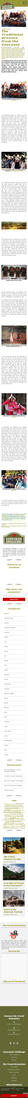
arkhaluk (8, 48)
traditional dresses (13, 56)
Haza (5, 665)
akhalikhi (3, 48)
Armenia (6, 623)
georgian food (19, 818)
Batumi (17, 810)
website (6, 745)
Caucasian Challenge (9, 627)
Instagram (17, 1043)
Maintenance (7, 684)
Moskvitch (6, 689)
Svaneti (17, 824)
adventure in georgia (17, 805)
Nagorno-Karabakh (9, 693)
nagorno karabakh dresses (17, 55)
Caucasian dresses (13, 50)
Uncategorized (8, 740)
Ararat (23, 808)
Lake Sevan (22, 819)
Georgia (6, 660)
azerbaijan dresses (16, 49)
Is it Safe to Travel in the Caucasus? (13, 776)
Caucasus (6, 632)
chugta (7, 52)
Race (5, 712)
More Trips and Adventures (14, 1069)
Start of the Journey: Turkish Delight (13, 781)
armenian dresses (15, 48)
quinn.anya (13, 417)
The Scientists (14, 1066)
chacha (12, 815)
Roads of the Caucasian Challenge (13, 785)
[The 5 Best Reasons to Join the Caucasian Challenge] (14, 854)
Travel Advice (7, 731)
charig (16, 51)
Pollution (6, 707)
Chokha (3, 52)
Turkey (6, 736)
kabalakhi (18, 54)
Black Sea (21, 810)
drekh (10, 52)
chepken (20, 51)
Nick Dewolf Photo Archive (16, 170)
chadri (13, 51)
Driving (6, 651)
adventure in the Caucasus (11, 807)
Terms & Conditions (14, 1054)
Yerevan (6, 754)
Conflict (6, 637)
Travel (5, 726)
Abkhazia (6, 613)
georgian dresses (21, 52)
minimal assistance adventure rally (13, 822)
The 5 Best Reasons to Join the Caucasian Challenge (12, 770)
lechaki (3, 55)
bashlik (23, 49)
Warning (14, 1060)
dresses (14, 52)
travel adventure (17, 826)
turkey (12, 828)
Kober (20, 346)
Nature (6, 698)
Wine (5, 750)
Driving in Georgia (8, 790)
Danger (6, 646)
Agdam (20, 808)
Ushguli (16, 828)
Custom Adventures (14, 1072)
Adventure (6, 803)
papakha (3, 56)
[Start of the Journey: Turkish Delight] (14, 907)
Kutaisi (18, 819)
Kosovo (6, 679)
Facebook (7, 518)
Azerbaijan (13, 810)
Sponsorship (14, 1057)
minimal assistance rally (19, 823)
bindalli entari (4, 50)
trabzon (9, 826)
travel (12, 826)
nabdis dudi (8, 55)
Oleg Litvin (13, 490)
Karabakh (6, 674)
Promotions (14, 1077)
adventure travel (13, 808)
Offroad (6, 703)
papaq (7, 56)
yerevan (23, 828)
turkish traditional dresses (12, 57)
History (6, 670)
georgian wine (6, 819)
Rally (5, 717)
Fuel (5, 656)
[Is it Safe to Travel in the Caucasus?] (14, 880)
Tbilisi (21, 824)
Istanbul (12, 820)
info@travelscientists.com (14, 1030)
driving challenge (17, 815)
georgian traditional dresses (8, 54)
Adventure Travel (6, 29)
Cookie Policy (12, 1090)
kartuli (22, 54)
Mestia (7, 821)
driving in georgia (12, 816)
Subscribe (14, 599)
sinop (14, 824)
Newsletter (14, 1080)
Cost (5, 641)
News (14, 1075)
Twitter (18, 518)
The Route (7, 721)
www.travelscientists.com (14, 1034)
